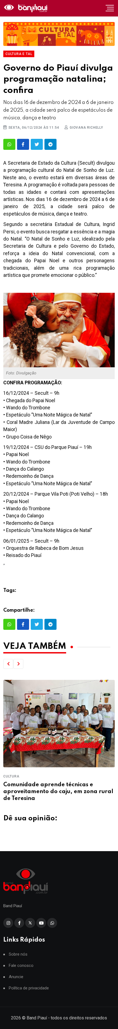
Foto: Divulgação (21, 373)
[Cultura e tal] (59, 34)
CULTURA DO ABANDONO (41, 776)
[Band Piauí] (26, 8)
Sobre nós (18, 954)
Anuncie (16, 977)
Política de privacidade (29, 988)
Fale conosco (21, 966)
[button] (8, 664)
